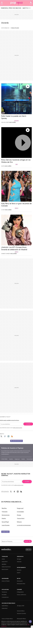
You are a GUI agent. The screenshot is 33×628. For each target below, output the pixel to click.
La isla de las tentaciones (24, 525)
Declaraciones (5, 515)
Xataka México (5, 605)
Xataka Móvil (4, 561)
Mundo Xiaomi (5, 569)
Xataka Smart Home (6, 566)
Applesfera (4, 564)
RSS (12, 436)
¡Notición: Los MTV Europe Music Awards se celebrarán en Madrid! (14, 248)
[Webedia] (6, 550)
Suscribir (28, 424)
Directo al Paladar (6, 581)
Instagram (8, 436)
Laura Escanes (5, 525)
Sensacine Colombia (21, 613)
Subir (27, 549)
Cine (16, 164)
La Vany (3, 209)
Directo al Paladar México (7, 618)
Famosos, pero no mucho (11, 8)
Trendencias (4, 592)
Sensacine (19, 570)
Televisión (4, 511)
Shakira (23, 459)
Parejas (19, 515)
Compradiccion (5, 597)
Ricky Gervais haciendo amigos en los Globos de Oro (15, 160)
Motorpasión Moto (21, 583)
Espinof (18, 572)
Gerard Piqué (5, 522)
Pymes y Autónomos (21, 594)
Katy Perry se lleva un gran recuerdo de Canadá (16, 204)
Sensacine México (21, 611)
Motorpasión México (21, 618)
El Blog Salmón (20, 592)
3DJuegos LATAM (20, 605)
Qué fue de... (27, 8)
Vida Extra (19, 561)
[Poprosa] (16, 3)
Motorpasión (20, 581)
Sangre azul (17, 459)
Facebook (5, 436)
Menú (2, 3)
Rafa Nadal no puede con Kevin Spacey (13, 117)
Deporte (16, 120)
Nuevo (31, 3)
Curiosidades (20, 511)
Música (16, 208)
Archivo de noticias (17, 440)
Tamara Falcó (29, 459)
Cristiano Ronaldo (15, 28)
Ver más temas (5, 531)
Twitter (1, 436)
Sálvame (19, 522)
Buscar (26, 541)
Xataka (3, 559)
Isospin (3, 166)
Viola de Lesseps (5, 122)
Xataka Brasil (4, 608)
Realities (11, 459)
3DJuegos (19, 559)
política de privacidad (17, 427)
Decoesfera (4, 594)
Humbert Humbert (5, 253)
